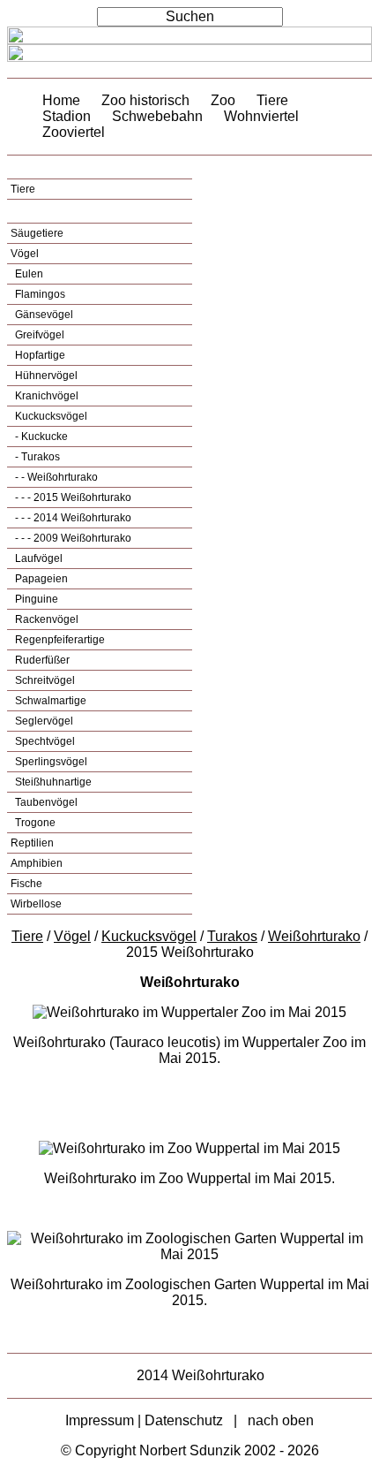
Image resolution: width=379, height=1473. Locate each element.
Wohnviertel (261, 116)
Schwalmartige (49, 701)
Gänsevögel (42, 314)
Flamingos (38, 294)
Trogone (34, 822)
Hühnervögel (45, 375)
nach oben (281, 1420)
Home (61, 100)
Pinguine (35, 599)
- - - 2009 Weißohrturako (71, 538)
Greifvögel (38, 335)
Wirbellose (36, 904)
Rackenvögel (45, 619)
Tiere (272, 100)
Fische (26, 883)
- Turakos (36, 457)
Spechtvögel (43, 741)
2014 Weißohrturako (200, 1375)
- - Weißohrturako (55, 477)
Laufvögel (37, 558)
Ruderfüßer (41, 660)
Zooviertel (73, 132)
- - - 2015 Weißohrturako (71, 497)
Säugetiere (37, 233)
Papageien (40, 579)
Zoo (223, 100)
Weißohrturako (314, 936)
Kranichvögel (45, 396)
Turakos (232, 936)
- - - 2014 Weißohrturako (71, 518)
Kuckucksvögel (49, 416)
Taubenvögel (45, 802)
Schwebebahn (157, 116)
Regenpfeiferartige (58, 640)
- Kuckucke (40, 436)
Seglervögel (42, 721)
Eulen (27, 274)
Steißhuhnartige (52, 782)
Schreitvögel (43, 680)
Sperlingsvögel (49, 761)
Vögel (25, 253)
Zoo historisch (145, 100)
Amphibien (37, 863)
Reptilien (32, 843)
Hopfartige (38, 355)
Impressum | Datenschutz (144, 1420)
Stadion (66, 116)
